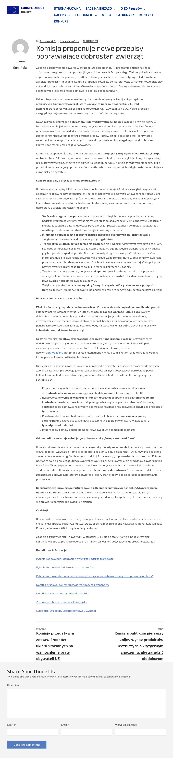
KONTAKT (146, 15)
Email (65, 724)
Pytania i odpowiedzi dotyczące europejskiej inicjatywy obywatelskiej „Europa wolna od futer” (94, 576)
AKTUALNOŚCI (90, 41)
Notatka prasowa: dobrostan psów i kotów (62, 593)
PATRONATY (125, 15)
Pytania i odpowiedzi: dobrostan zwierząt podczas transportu (75, 558)
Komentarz (13, 685)
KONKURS (61, 21)
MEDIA (107, 15)
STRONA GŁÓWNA (67, 9)
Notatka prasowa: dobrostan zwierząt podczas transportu (72, 584)
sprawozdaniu (55, 352)
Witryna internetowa (126, 724)
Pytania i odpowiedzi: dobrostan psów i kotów (65, 567)
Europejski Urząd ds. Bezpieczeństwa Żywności (66, 610)
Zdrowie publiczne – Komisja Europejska (61, 602)
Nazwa (11, 724)
